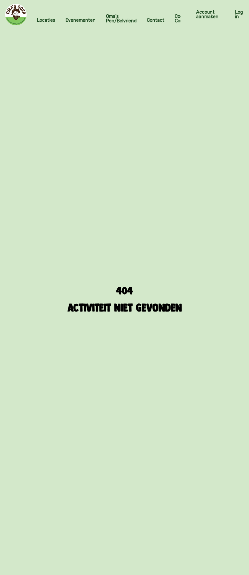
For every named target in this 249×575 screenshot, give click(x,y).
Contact (155, 20)
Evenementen (80, 20)
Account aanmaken (207, 14)
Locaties (46, 20)
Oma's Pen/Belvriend (121, 19)
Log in (239, 14)
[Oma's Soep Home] (16, 14)
